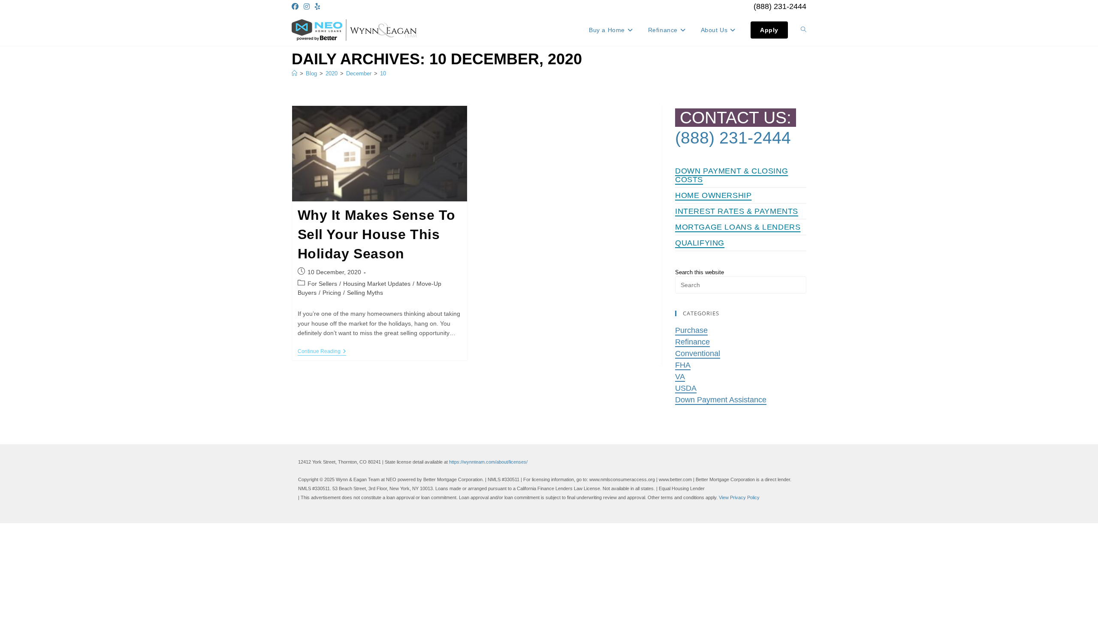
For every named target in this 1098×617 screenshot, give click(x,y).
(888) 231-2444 (780, 6)
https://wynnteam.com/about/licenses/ (488, 461)
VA (680, 376)
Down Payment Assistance (720, 399)
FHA (683, 365)
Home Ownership (713, 195)
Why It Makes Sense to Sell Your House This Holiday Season (377, 234)
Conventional (697, 353)
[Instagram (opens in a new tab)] (306, 7)
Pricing (332, 292)
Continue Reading (322, 352)
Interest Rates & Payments (736, 211)
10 (383, 73)
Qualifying (699, 243)
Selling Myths (365, 292)
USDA (686, 388)
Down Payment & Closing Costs (731, 175)
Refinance (692, 342)
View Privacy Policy (739, 497)
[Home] (294, 73)
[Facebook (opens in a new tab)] (296, 7)
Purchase (691, 330)
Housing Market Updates (376, 283)
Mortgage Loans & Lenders (737, 227)
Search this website (699, 272)
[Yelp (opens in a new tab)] (317, 7)
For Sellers (322, 283)
